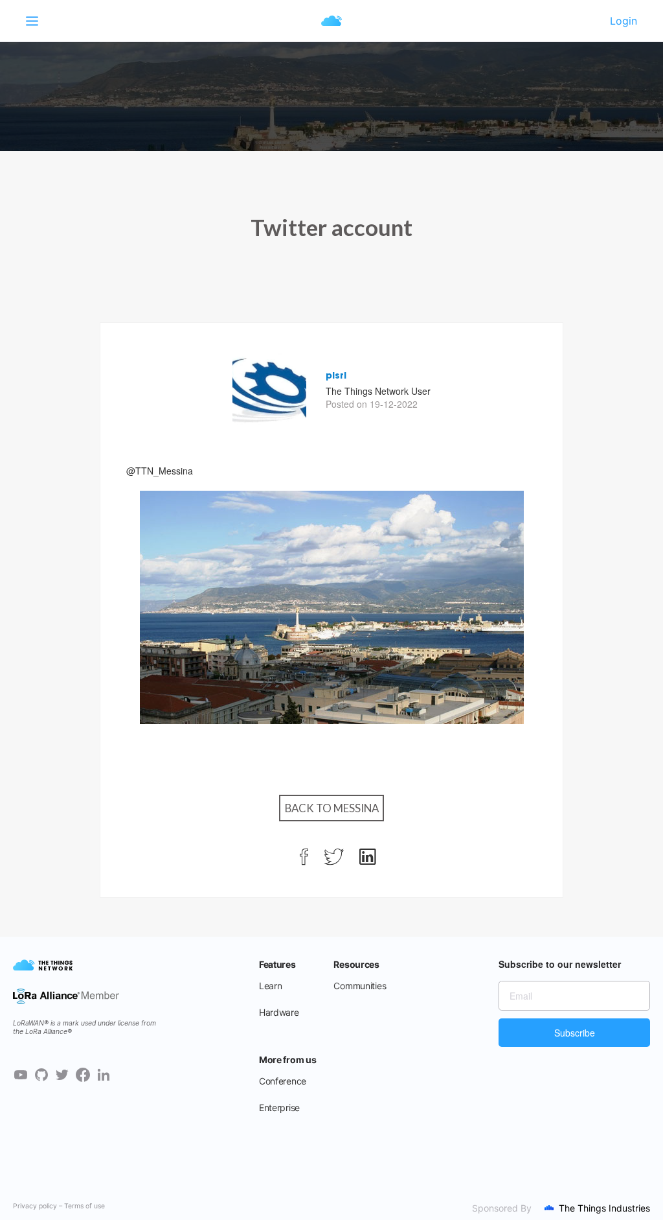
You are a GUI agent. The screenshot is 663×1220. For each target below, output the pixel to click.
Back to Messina (332, 808)
